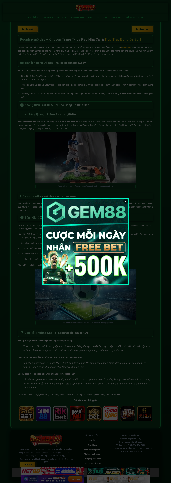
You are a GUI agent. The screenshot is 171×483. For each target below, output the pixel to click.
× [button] (126, 201)
